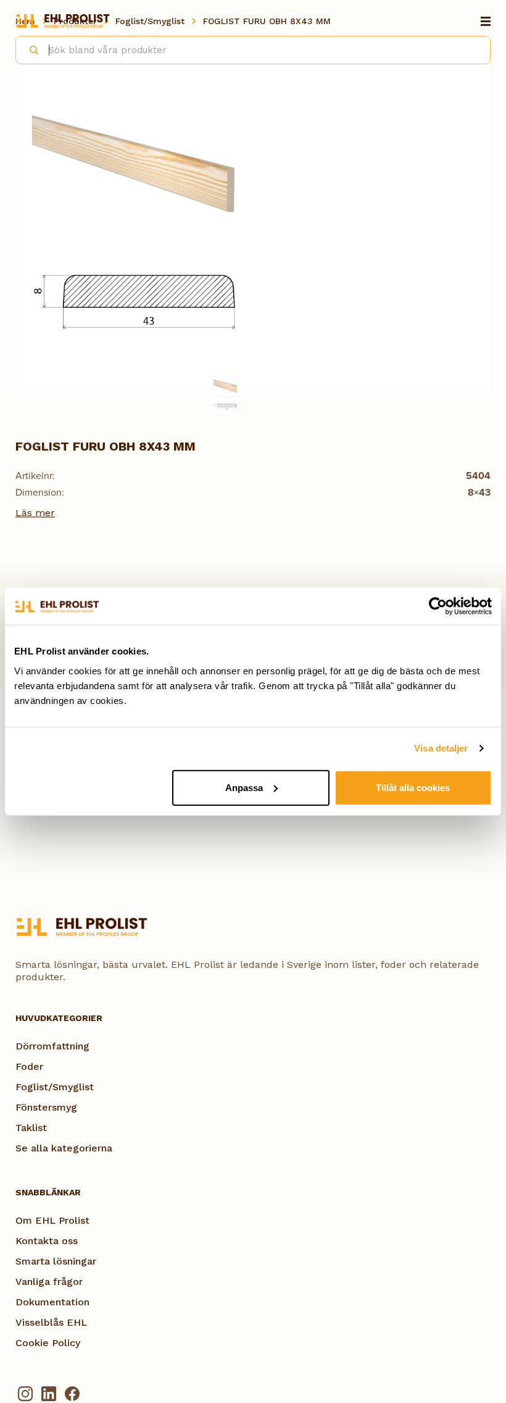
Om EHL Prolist (52, 1220)
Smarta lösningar (55, 1261)
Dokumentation (52, 1302)
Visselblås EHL (51, 1322)
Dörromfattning (52, 1046)
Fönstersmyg (46, 1107)
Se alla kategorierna (63, 1148)
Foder (29, 1066)
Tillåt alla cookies (413, 787)
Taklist (31, 1128)
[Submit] (28, 48)
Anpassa (244, 787)
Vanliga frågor (49, 1281)
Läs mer (35, 513)
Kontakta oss (46, 1241)
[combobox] (253, 50)
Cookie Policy (47, 1343)
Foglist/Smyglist (54, 1087)
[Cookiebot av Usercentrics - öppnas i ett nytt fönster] (438, 606)
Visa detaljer (441, 748)
